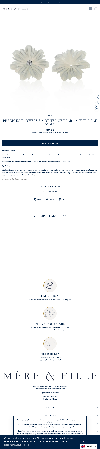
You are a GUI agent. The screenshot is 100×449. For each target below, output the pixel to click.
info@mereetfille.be (54, 360)
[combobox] (88, 446)
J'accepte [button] (87, 442)
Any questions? (50, 191)
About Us (49, 408)
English (89, 446)
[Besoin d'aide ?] (50, 343)
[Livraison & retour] (50, 313)
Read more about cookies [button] (16, 445)
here (68, 161)
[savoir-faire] (50, 285)
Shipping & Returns (50, 186)
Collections (49, 415)
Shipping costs (47, 133)
